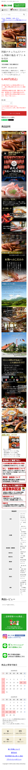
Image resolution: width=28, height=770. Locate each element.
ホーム (3, 18)
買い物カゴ (15, 9)
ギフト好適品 (5, 64)
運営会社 (14, 752)
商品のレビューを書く (8, 117)
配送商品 (8, 18)
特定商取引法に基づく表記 (14, 756)
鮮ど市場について (14, 749)
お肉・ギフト (15, 18)
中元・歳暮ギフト (14, 64)
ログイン (5, 9)
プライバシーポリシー (14, 759)
